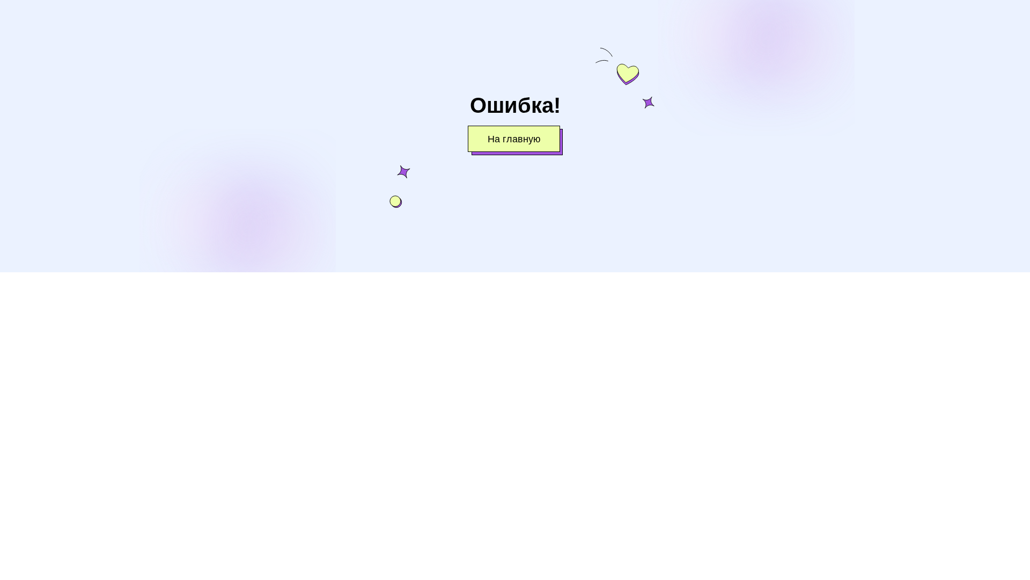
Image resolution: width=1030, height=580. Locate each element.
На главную (514, 139)
